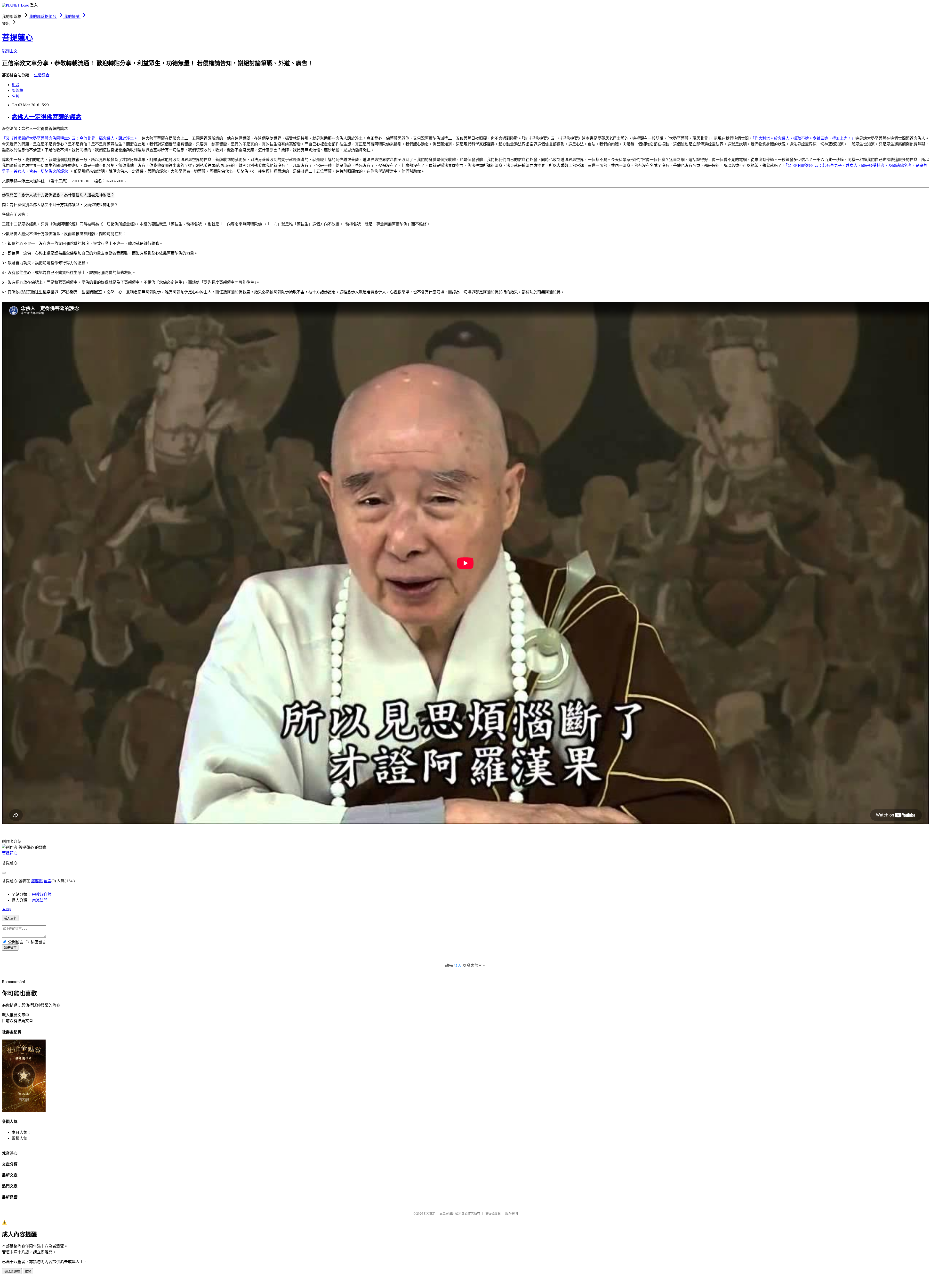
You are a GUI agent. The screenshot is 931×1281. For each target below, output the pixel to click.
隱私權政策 (493, 1213)
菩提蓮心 (17, 37)
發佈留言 (10, 948)
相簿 (15, 85)
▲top (6, 909)
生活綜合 (41, 75)
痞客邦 (37, 881)
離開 (28, 1271)
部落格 (17, 90)
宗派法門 (40, 900)
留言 (47, 881)
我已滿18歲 (12, 1271)
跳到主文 (9, 51)
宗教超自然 (41, 894)
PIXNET (429, 1213)
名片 (15, 96)
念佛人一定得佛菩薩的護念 (46, 117)
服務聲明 (511, 1213)
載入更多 (10, 918)
